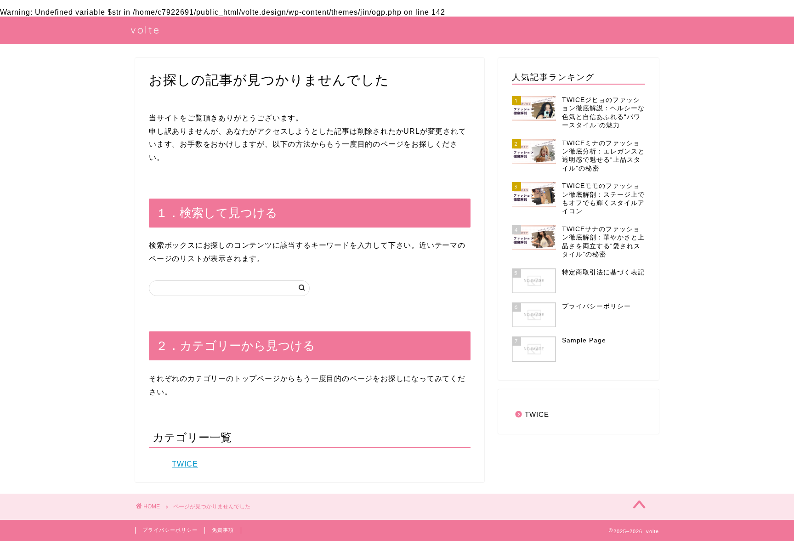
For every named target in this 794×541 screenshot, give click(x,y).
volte (145, 29)
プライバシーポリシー (170, 530)
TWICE (185, 464)
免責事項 (223, 530)
